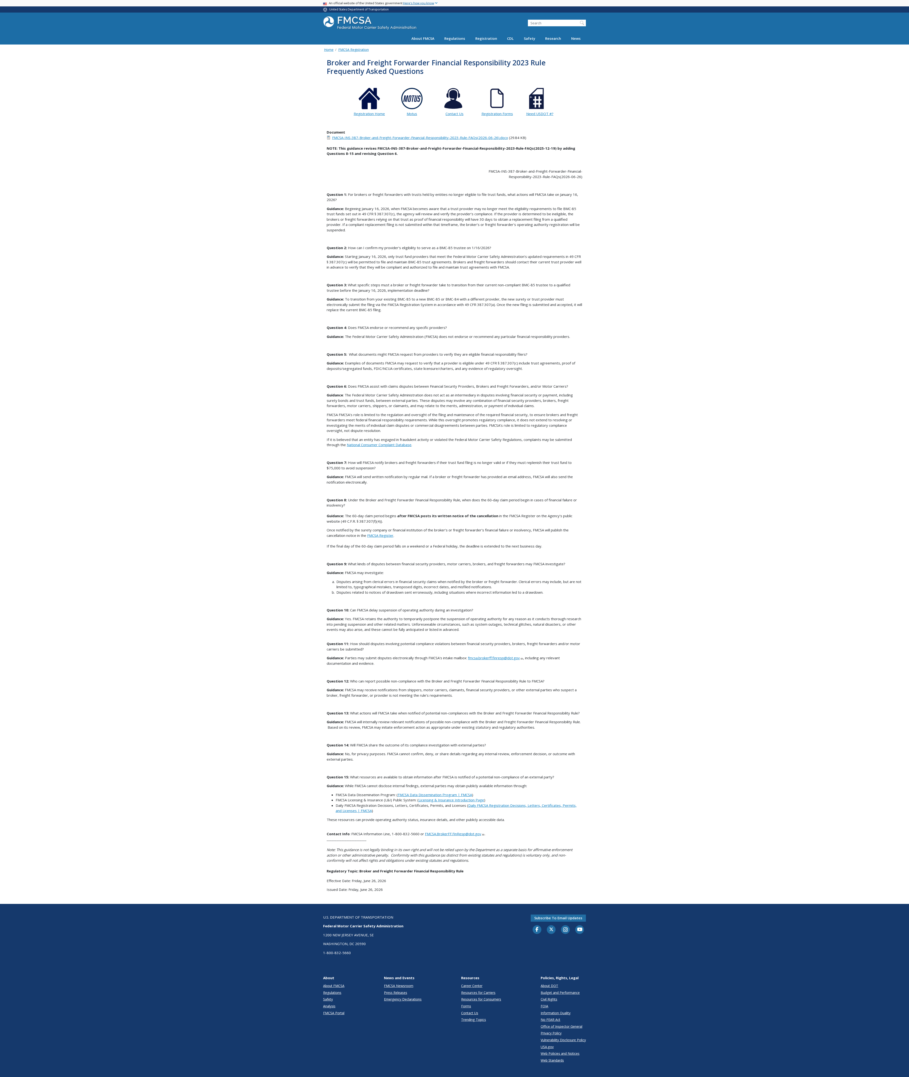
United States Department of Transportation (359, 9)
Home (329, 49)
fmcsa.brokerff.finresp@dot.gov (494, 657)
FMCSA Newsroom (398, 985)
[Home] (370, 24)
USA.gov (547, 1047)
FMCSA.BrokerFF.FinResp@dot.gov (453, 833)
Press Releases (395, 992)
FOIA (544, 1006)
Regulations (454, 38)
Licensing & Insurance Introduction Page (451, 800)
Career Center (471, 985)
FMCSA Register (380, 535)
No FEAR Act (550, 1019)
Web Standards (552, 1060)
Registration (486, 38)
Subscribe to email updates (558, 917)
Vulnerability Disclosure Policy (563, 1040)
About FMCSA (422, 38)
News (576, 38)
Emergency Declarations (403, 999)
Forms (466, 1006)
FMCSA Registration (353, 49)
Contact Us (469, 1013)
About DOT (549, 985)
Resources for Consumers (481, 999)
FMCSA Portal (333, 1013)
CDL (510, 38)
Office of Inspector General (561, 1026)
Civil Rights (549, 999)
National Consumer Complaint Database (379, 444)
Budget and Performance (560, 992)
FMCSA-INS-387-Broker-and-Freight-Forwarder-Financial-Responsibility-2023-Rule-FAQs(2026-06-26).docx (420, 137)
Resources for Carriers (478, 992)
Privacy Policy (551, 1033)
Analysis (329, 1006)
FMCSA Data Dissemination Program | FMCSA (435, 794)
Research (553, 38)
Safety (529, 38)
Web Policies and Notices (560, 1053)
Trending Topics (473, 1019)
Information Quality (555, 1013)
